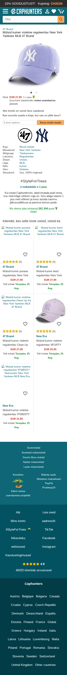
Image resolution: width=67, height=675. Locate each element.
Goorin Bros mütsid (33, 457)
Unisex (23, 159)
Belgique (27, 596)
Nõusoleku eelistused (18, 542)
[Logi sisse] (47, 11)
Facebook (48, 538)
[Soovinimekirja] (25, 254)
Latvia (12, 639)
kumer (23, 166)
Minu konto (18, 521)
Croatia (16, 605)
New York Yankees (30, 150)
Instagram (49, 546)
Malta (55, 639)
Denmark (18, 613)
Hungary (29, 630)
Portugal (25, 647)
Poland (12, 647)
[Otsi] (61, 19)
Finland (28, 622)
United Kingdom (22, 665)
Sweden (31, 656)
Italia (52, 630)
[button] (31, 92)
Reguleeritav (26, 156)
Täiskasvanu (26, 153)
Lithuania (24, 639)
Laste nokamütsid (34, 466)
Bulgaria (41, 596)
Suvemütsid (33, 447)
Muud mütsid (26, 146)
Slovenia (18, 656)
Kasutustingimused (18, 555)
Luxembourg (41, 639)
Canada (54, 596)
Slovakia (53, 647)
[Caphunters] (19, 11)
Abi (18, 512)
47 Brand (8, 29)
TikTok (49, 529)
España (50, 613)
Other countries (45, 665)
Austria (14, 596)
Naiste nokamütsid (33, 462)
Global (52, 622)
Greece (16, 630)
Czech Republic (45, 605)
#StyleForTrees (17, 529)
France (40, 622)
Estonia (16, 622)
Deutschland (34, 613)
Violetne (24, 169)
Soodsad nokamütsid (33, 452)
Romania (39, 647)
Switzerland (47, 656)
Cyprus (28, 605)
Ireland (42, 630)
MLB (22, 162)
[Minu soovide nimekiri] (54, 11)
